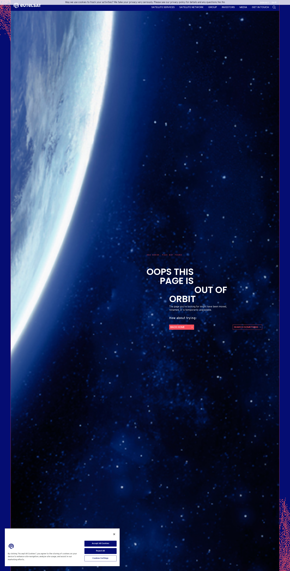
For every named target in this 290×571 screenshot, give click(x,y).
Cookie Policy (32, 559)
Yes (219, 2)
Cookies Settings (100, 558)
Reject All (100, 551)
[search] (274, 7)
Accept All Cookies (100, 543)
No (223, 2)
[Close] (114, 534)
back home (177, 327)
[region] (62, 547)
